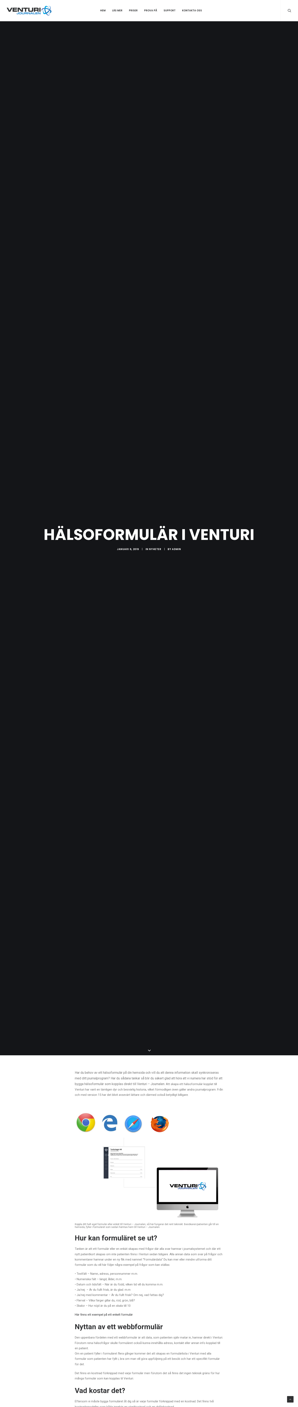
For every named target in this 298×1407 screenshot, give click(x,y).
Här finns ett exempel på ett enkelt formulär (104, 1314)
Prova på (150, 10)
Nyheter (155, 549)
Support (170, 10)
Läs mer (117, 10)
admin (176, 549)
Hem (103, 10)
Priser (133, 10)
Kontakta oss (192, 10)
